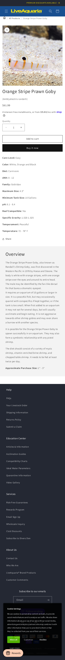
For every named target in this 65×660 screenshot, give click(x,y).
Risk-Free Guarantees (17, 502)
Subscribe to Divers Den (18, 538)
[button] (6, 11)
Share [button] (8, 238)
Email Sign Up (13, 516)
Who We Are (12, 565)
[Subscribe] (48, 600)
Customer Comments (17, 579)
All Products (14, 18)
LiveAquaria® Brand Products (21, 572)
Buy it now (32, 147)
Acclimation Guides (16, 454)
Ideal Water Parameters (18, 468)
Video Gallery (13, 482)
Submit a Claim (14, 426)
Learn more (15, 648)
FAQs (8, 398)
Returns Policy (13, 419)
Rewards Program (15, 509)
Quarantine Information (18, 475)
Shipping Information (17, 412)
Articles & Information (17, 446)
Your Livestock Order (16, 405)
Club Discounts (14, 531)
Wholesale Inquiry (15, 524)
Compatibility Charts (16, 461)
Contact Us (12, 558)
